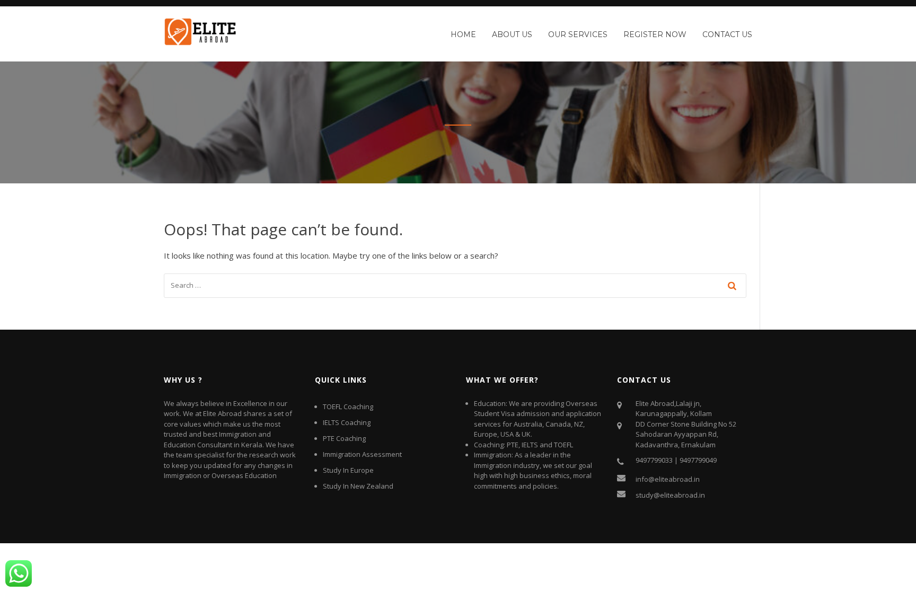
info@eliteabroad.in (668, 479)
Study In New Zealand (358, 486)
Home (463, 34)
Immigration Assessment (362, 454)
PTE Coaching (344, 438)
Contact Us (727, 34)
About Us (512, 34)
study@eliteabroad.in (670, 495)
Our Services (577, 34)
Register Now (654, 34)
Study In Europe (348, 470)
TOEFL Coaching (348, 406)
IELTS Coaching (347, 422)
